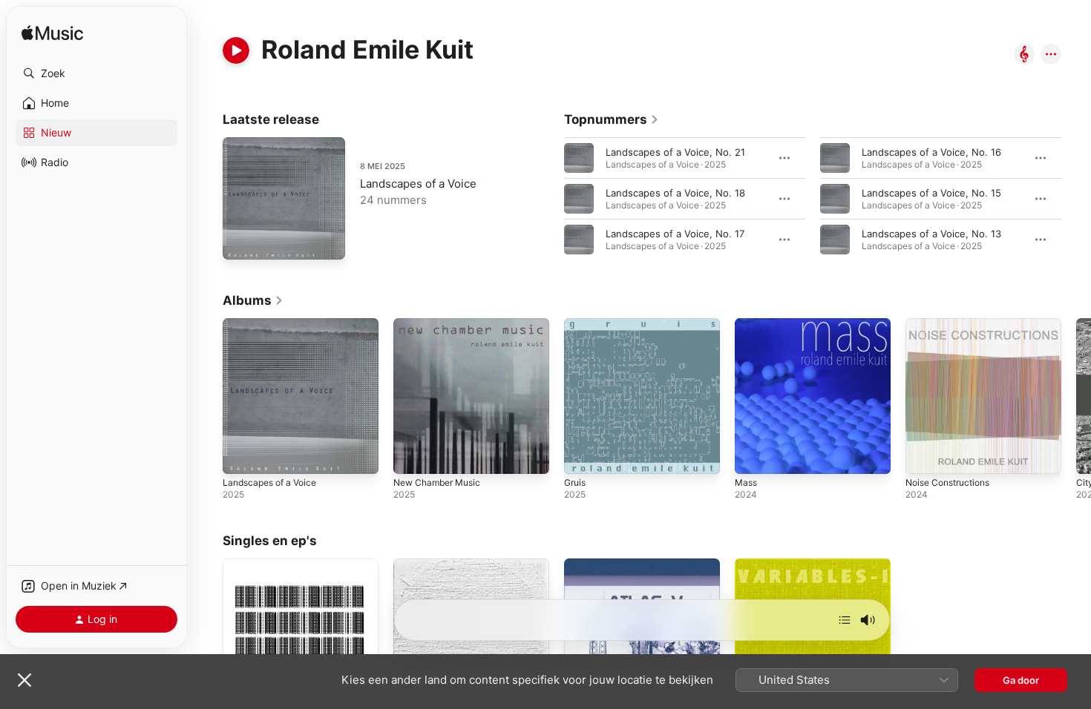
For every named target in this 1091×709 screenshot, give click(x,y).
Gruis (576, 324)
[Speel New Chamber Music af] (412, 455)
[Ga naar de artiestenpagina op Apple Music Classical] (1024, 55)
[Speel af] (236, 50)
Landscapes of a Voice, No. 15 (931, 193)
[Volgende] (845, 620)
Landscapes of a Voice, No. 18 (675, 193)
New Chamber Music (441, 324)
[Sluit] (24, 680)
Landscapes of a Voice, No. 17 (675, 234)
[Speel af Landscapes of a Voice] (241, 241)
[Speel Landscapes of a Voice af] (241, 455)
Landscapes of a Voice (418, 184)
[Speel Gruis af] (582, 455)
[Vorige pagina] (549, 198)
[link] (611, 119)
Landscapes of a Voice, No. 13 (931, 234)
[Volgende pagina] (1076, 198)
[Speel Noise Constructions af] (924, 455)
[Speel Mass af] (753, 455)
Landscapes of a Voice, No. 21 (675, 152)
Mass (747, 324)
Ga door (1021, 680)
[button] (96, 73)
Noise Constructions (952, 324)
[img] (52, 33)
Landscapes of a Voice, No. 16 (931, 152)
